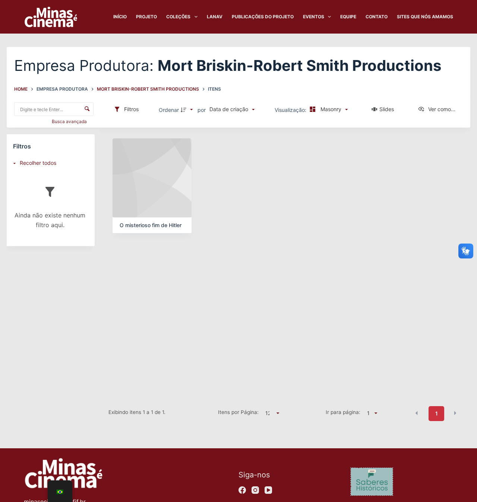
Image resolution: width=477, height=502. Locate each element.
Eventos (313, 16)
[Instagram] (255, 490)
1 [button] (436, 413)
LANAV (214, 16)
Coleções (178, 16)
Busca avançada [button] (70, 121)
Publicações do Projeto (263, 16)
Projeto (146, 16)
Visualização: (291, 110)
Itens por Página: (238, 412)
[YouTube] (268, 490)
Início (120, 16)
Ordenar (169, 110)
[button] (416, 412)
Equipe (348, 16)
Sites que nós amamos (425, 16)
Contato (377, 16)
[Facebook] (242, 490)
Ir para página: (343, 412)
